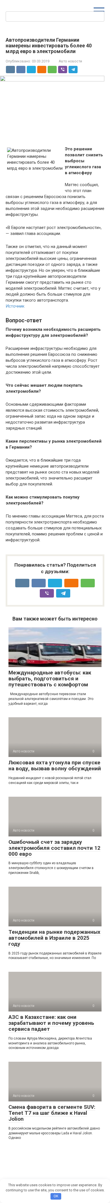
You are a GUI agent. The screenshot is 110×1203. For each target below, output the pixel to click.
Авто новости (70, 61)
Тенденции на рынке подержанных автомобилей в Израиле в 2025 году (54, 938)
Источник (15, 306)
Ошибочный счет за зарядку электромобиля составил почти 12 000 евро (54, 848)
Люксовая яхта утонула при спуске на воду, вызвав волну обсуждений (54, 765)
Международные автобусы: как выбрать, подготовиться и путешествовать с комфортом (49, 678)
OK (56, 1196)
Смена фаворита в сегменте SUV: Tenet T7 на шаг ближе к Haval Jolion (51, 1113)
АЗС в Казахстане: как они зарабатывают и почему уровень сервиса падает (51, 1023)
